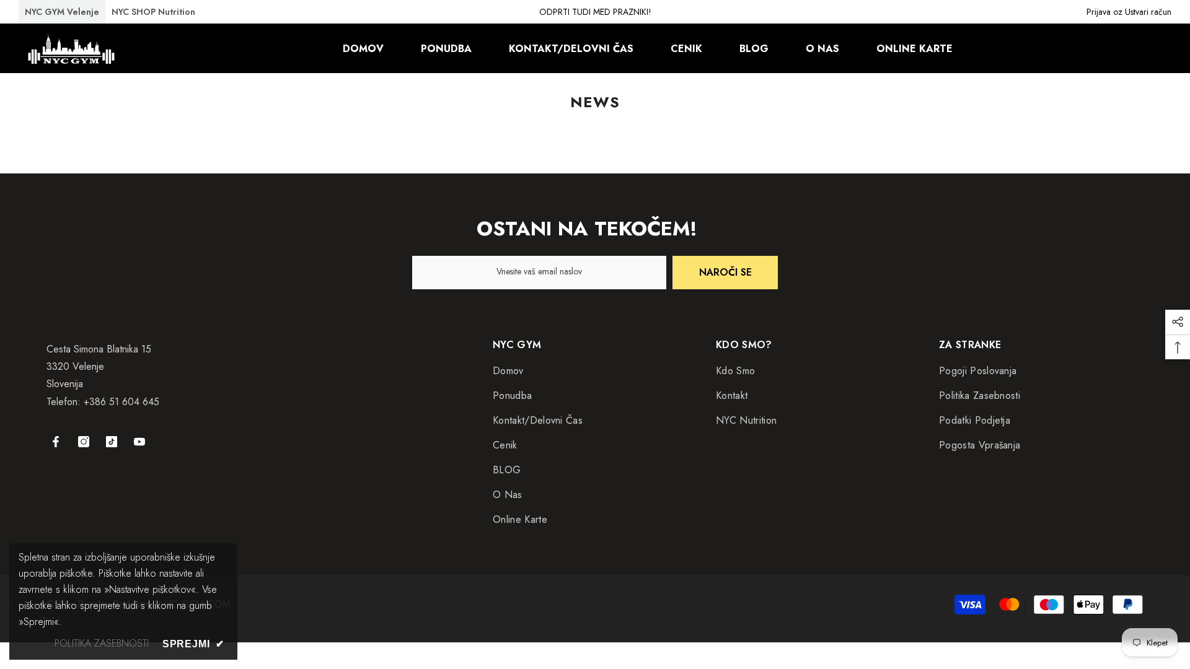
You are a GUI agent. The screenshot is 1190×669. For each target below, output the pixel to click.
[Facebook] (55, 441)
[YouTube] (139, 441)
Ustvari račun (1148, 12)
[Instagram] (83, 441)
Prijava (1098, 12)
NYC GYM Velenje (62, 12)
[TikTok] (111, 441)
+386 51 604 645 (121, 402)
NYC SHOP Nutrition (153, 12)
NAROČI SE (725, 272)
